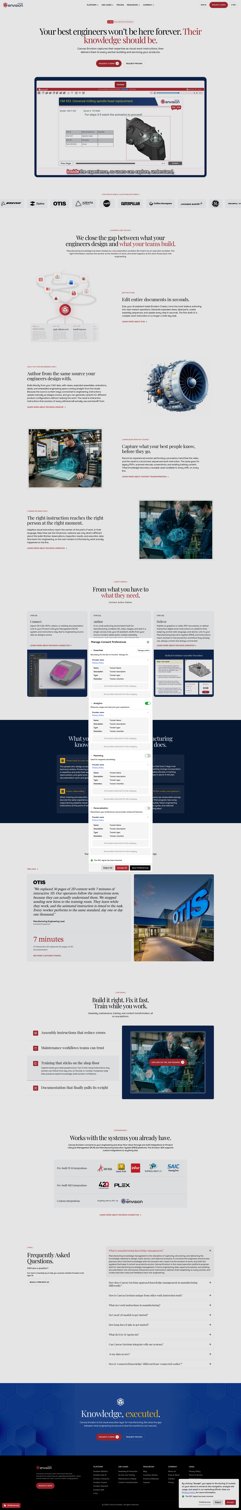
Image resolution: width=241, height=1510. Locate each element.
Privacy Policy (98, 663)
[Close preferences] (148, 642)
